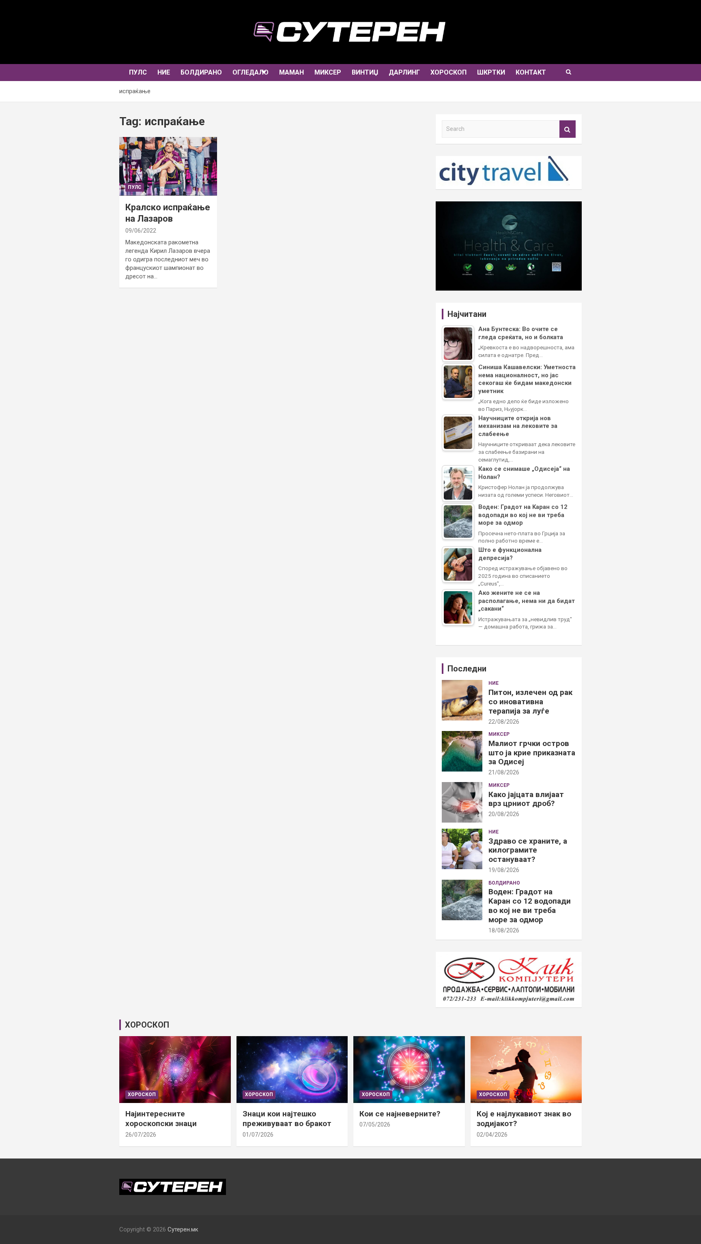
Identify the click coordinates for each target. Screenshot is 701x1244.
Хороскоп (448, 72)
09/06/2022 (140, 230)
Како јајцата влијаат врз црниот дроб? (526, 799)
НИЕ (163, 72)
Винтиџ (365, 72)
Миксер (327, 72)
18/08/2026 (503, 930)
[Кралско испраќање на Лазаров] (168, 166)
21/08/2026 (503, 772)
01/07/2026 (258, 1134)
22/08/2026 (503, 721)
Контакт (531, 72)
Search (567, 129)
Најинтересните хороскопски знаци (161, 1119)
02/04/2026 (492, 1134)
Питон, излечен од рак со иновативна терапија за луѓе (530, 702)
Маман (291, 72)
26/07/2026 (140, 1134)
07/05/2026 (374, 1124)
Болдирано (201, 72)
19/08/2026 (503, 870)
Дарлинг (404, 72)
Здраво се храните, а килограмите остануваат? (527, 850)
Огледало (250, 72)
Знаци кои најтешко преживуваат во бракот (287, 1119)
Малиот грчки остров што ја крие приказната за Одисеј (531, 753)
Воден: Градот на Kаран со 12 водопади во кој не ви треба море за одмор (529, 905)
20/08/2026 (503, 814)
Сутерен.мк (183, 1229)
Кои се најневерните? (399, 1113)
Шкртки (491, 72)
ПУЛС (138, 72)
